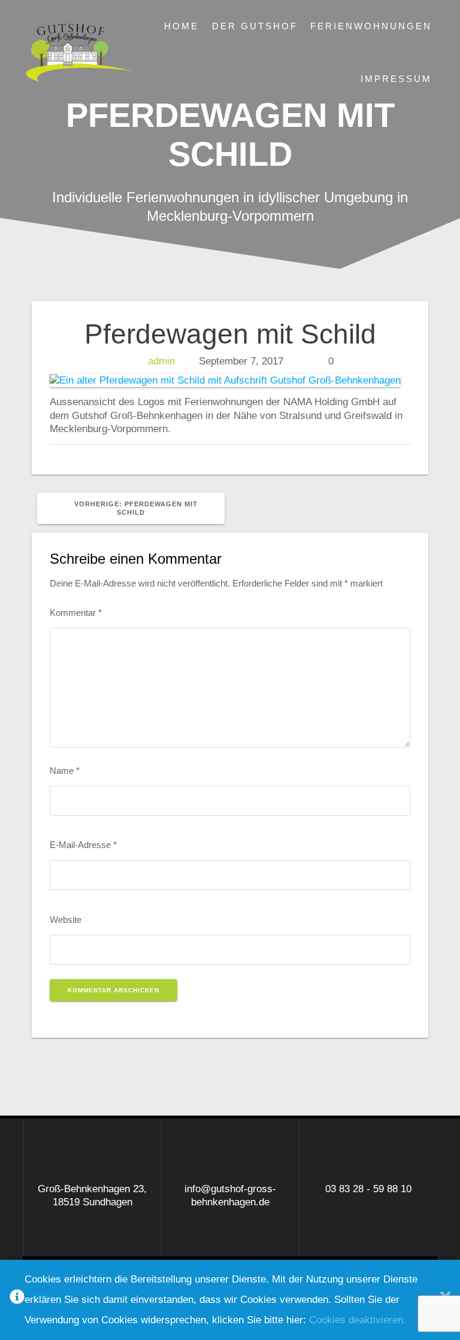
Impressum (396, 79)
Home (181, 26)
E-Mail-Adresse (83, 845)
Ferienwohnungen (371, 26)
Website (65, 919)
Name (65, 770)
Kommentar (76, 612)
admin (161, 361)
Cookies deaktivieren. (357, 1320)
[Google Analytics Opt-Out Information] (17, 1300)
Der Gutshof (255, 26)
